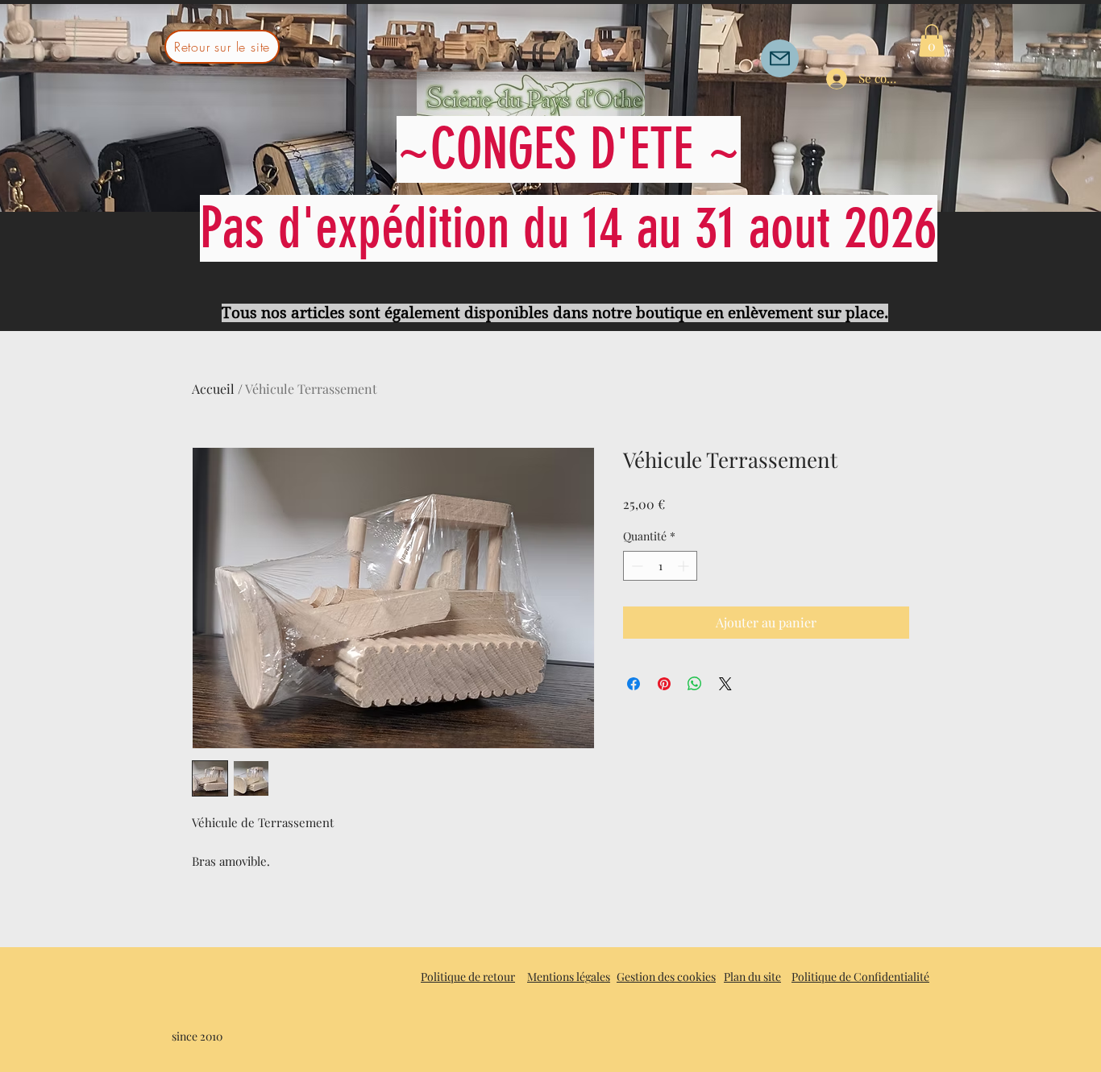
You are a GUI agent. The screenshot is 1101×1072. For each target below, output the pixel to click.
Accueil (213, 388)
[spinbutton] (660, 566)
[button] (931, 40)
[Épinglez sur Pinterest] (664, 683)
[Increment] (685, 566)
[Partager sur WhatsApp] (694, 683)
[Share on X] (725, 683)
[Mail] (780, 58)
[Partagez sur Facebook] (633, 683)
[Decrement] (635, 566)
